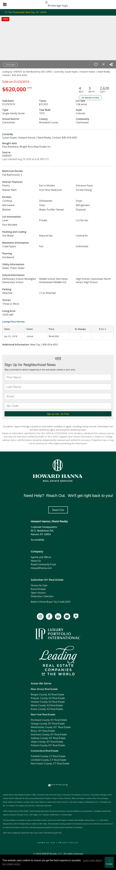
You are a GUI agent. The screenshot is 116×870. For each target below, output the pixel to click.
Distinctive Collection (42, 596)
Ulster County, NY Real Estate (47, 741)
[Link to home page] (58, 4)
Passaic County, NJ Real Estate (48, 698)
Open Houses (38, 592)
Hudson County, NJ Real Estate (48, 702)
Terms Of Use (46, 843)
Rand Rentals (38, 589)
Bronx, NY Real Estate (43, 731)
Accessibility (37, 539)
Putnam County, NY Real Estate (48, 745)
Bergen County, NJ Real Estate (47, 694)
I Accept (109, 862)
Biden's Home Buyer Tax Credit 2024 (50, 602)
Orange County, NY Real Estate (48, 723)
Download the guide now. (53, 833)
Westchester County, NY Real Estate (51, 727)
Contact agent (10, 65)
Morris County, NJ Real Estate (47, 705)
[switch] (96, 64)
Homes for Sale (39, 585)
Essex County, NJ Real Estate (47, 709)
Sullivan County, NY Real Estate (48, 738)
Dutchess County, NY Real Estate (49, 734)
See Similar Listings (90, 98)
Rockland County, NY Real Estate (49, 720)
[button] (58, 509)
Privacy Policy (68, 843)
